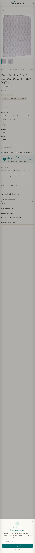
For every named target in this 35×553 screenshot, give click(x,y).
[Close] (32, 521)
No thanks (17, 549)
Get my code (17, 546)
